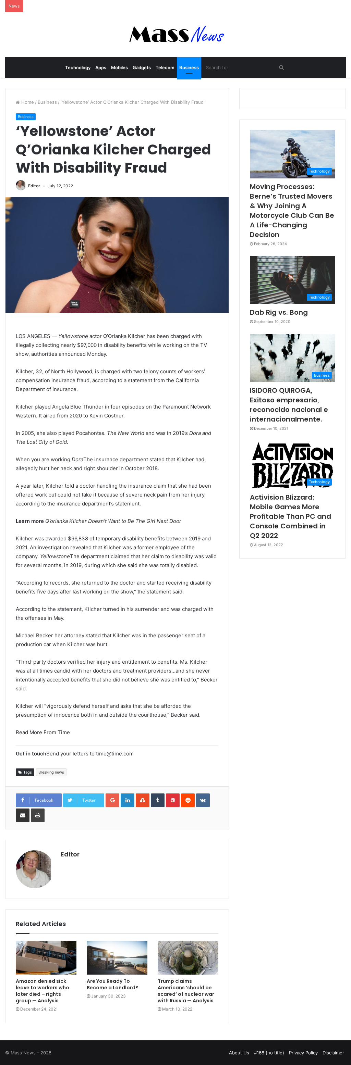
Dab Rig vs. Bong (279, 312)
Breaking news (51, 772)
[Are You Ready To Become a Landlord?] (117, 958)
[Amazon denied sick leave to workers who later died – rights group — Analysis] (46, 958)
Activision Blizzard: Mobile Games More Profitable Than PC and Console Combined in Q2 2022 (290, 516)
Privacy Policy (303, 1052)
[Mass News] (176, 34)
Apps (100, 67)
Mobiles (119, 67)
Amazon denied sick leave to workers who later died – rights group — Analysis (42, 991)
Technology (77, 67)
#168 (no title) (269, 1052)
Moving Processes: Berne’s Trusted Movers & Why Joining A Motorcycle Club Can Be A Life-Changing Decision (292, 210)
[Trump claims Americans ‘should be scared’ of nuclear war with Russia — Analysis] (188, 958)
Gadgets (142, 67)
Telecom (165, 67)
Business (189, 67)
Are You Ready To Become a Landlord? (112, 984)
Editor (34, 185)
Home (27, 102)
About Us (239, 1052)
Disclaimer (333, 1052)
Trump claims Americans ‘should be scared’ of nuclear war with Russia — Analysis (186, 991)
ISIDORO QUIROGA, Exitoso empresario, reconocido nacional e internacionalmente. (289, 405)
